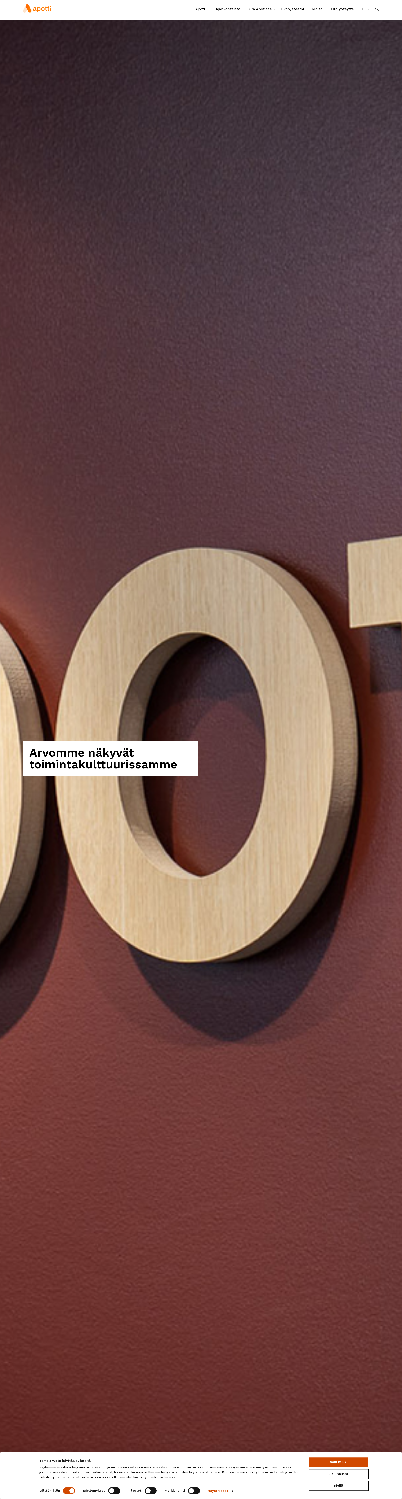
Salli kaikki (338, 1462)
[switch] (114, 1490)
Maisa (317, 9)
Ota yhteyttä (342, 9)
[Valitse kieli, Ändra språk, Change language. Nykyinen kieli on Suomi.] (368, 9)
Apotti (200, 9)
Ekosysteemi (292, 9)
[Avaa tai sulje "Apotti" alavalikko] (208, 9)
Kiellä (338, 1485)
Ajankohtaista (228, 9)
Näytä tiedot (218, 1491)
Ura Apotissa (260, 9)
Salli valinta (338, 1474)
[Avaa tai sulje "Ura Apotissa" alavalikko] (274, 9)
